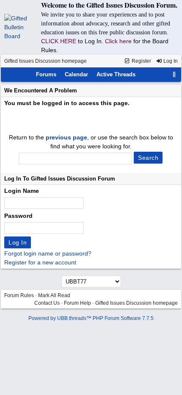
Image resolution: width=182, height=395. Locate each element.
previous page (66, 137)
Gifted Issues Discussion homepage (45, 61)
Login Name (21, 190)
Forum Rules (19, 295)
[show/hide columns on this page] (174, 74)
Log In (170, 61)
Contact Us (47, 303)
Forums (46, 74)
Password (18, 215)
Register (140, 61)
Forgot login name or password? (47, 253)
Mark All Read (54, 295)
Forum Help (77, 303)
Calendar (76, 74)
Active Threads (116, 74)
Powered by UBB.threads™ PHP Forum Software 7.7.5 (91, 318)
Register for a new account (40, 262)
